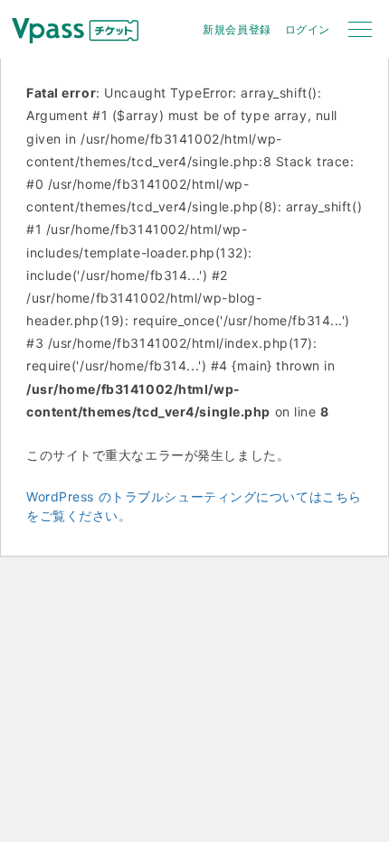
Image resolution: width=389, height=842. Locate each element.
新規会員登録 (236, 29)
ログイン (307, 29)
